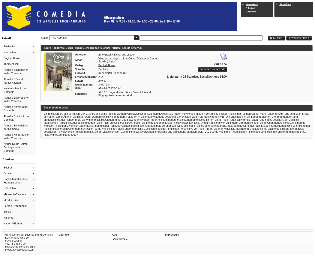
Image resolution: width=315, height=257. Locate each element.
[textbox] (201, 38)
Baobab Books (107, 65)
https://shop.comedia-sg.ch (20, 246)
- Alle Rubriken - (59, 37)
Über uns (64, 234)
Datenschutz (120, 238)
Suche (44, 37)
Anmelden (285, 4)
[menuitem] (19, 46)
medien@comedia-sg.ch (19, 249)
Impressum (172, 234)
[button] (276, 38)
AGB (115, 234)
